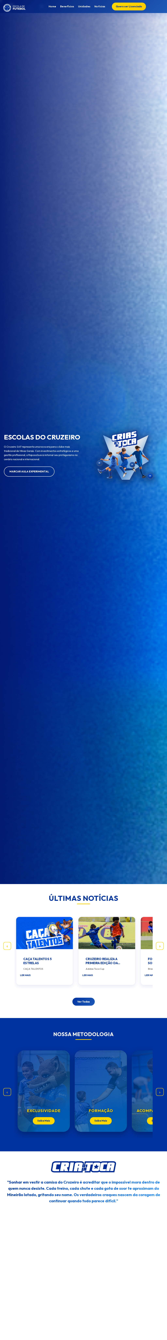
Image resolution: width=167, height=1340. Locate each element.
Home (52, 6)
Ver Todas (83, 1001)
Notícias (99, 6)
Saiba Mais (43, 1120)
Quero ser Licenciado (129, 6)
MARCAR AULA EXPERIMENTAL (29, 471)
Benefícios (67, 6)
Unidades (84, 6)
